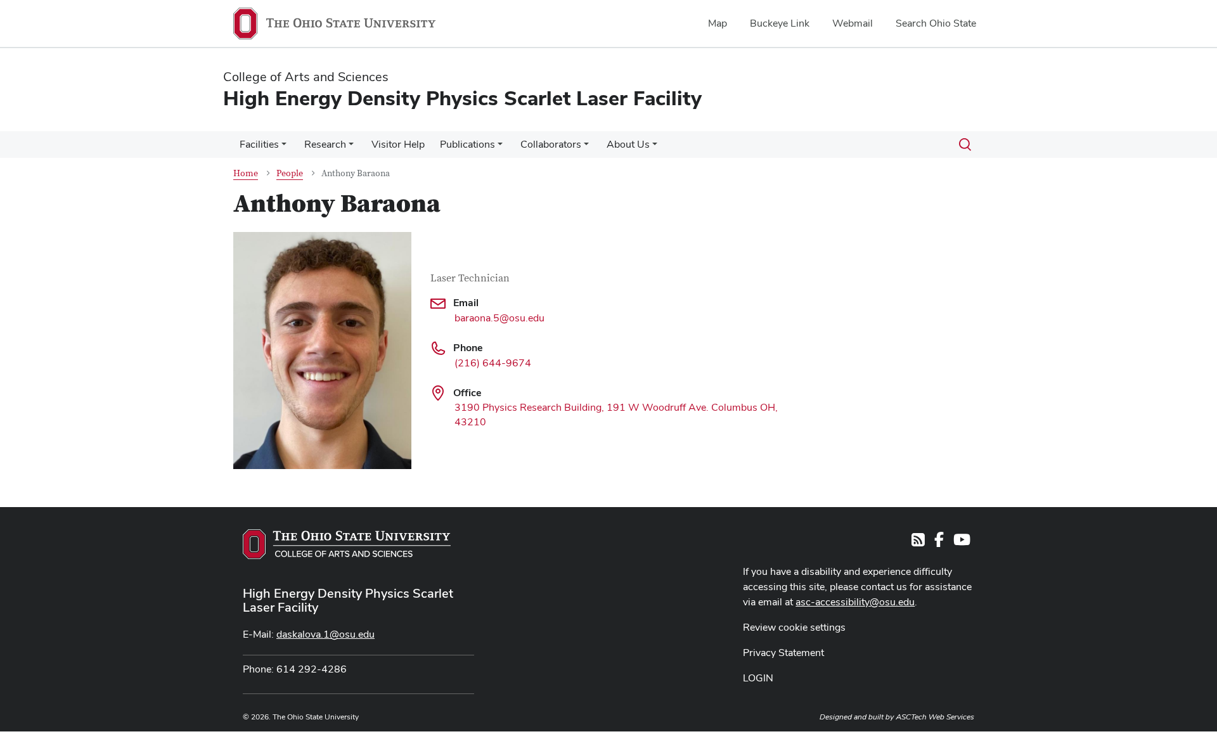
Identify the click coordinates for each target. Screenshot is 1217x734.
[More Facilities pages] (284, 148)
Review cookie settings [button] (794, 627)
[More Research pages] (351, 148)
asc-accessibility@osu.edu (855, 601)
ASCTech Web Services (935, 717)
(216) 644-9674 (492, 363)
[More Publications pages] (500, 148)
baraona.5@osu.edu (499, 318)
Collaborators (550, 144)
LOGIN (758, 678)
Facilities (259, 144)
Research (325, 144)
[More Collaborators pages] (586, 148)
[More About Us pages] (655, 148)
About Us (628, 144)
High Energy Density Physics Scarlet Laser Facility (348, 600)
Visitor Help (398, 144)
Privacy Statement (783, 652)
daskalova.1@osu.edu (325, 634)
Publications (467, 144)
